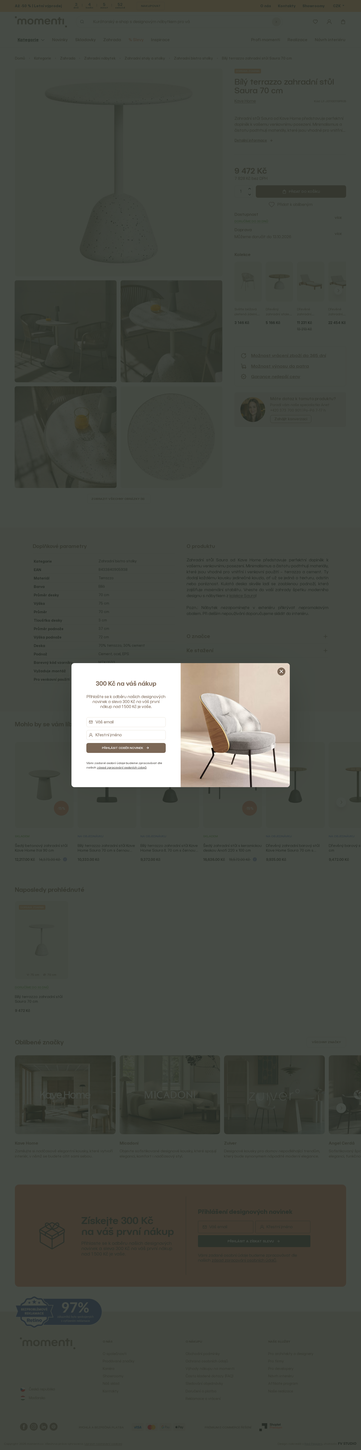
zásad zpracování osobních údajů (122, 767)
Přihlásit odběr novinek (122, 748)
